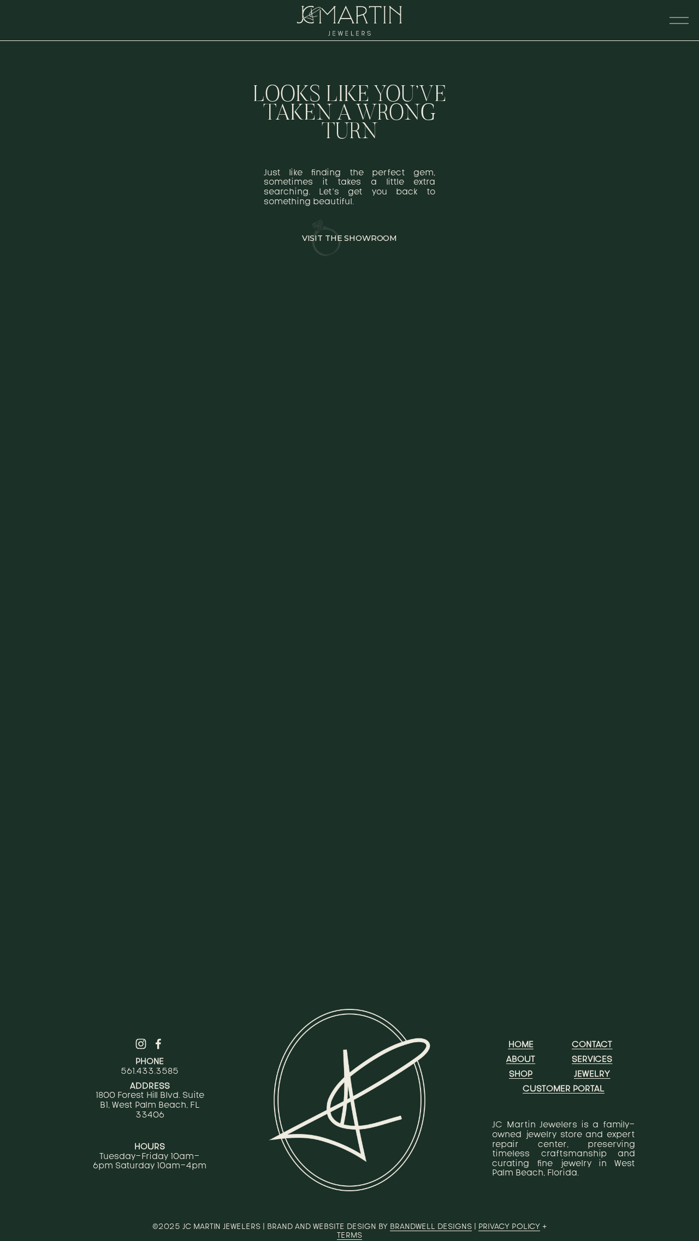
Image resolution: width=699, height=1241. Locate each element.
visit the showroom (349, 238)
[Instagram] (140, 1043)
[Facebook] (158, 1043)
